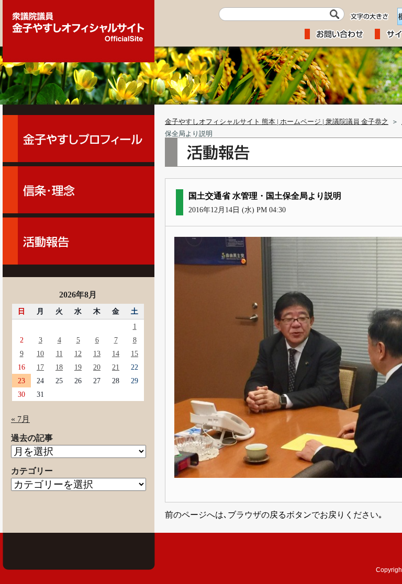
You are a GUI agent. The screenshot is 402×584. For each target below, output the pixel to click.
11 (59, 353)
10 (40, 353)
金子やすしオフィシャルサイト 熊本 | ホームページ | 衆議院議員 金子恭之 (276, 121)
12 (78, 353)
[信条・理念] (78, 189)
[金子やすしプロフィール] (78, 138)
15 (134, 353)
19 (78, 367)
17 (40, 367)
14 (115, 353)
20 (96, 367)
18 (59, 367)
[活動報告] (78, 241)
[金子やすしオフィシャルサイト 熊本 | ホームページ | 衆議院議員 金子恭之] (78, 23)
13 (96, 353)
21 (115, 367)
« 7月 (20, 419)
